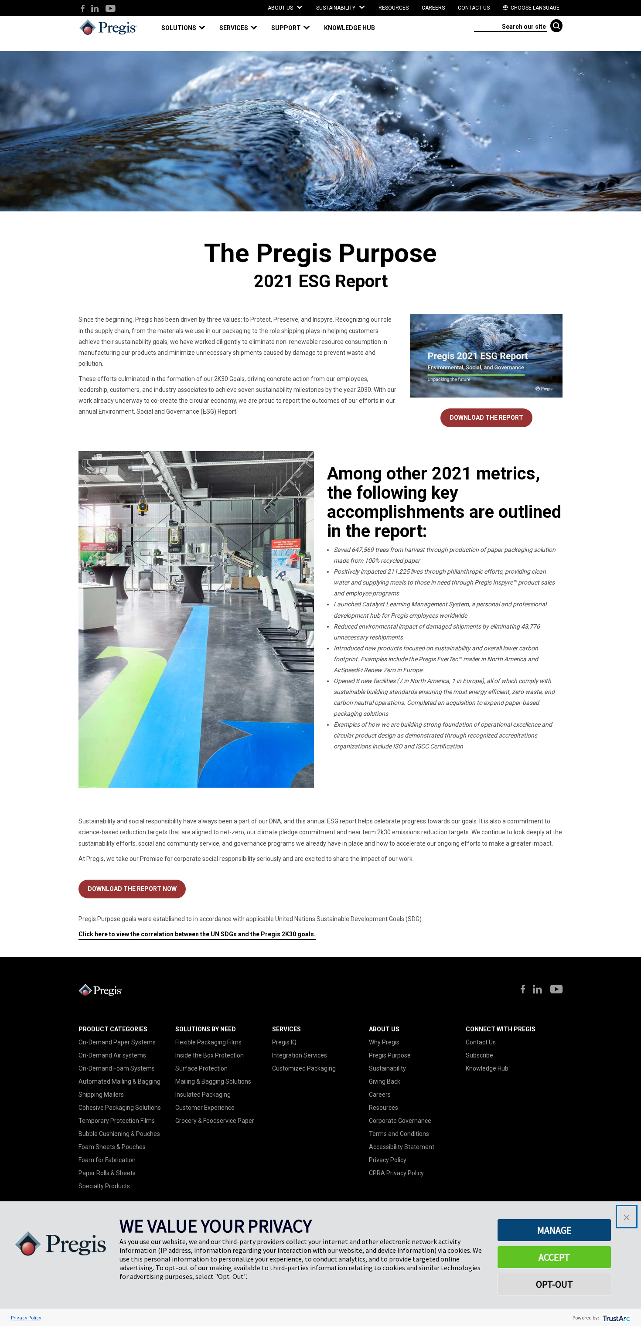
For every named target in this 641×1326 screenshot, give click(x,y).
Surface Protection (201, 1068)
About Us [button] (281, 8)
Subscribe (479, 1055)
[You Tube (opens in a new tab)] (110, 9)
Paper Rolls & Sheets (107, 1173)
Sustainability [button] (336, 8)
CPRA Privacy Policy (396, 1173)
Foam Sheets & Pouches (112, 1146)
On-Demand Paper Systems (117, 1042)
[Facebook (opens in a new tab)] (83, 9)
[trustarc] (615, 1317)
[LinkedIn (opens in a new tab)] (95, 9)
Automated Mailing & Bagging (119, 1081)
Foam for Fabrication (107, 1159)
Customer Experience (205, 1107)
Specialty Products (104, 1186)
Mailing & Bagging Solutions (213, 1081)
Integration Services (299, 1055)
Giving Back (384, 1081)
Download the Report (486, 417)
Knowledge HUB (349, 27)
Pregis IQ (284, 1042)
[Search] (556, 25)
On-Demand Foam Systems (116, 1068)
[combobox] (510, 26)
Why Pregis (384, 1042)
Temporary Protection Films (116, 1120)
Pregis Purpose (390, 1055)
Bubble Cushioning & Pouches (119, 1133)
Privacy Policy (387, 1159)
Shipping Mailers (101, 1094)
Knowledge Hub (487, 1068)
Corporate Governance (400, 1120)
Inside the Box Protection (209, 1055)
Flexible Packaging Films (208, 1042)
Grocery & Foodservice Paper (214, 1120)
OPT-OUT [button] (554, 1284)
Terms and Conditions (399, 1133)
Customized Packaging (304, 1068)
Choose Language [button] (534, 8)
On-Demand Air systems (112, 1055)
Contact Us (474, 8)
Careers (433, 8)
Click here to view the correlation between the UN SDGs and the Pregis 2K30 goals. (197, 934)
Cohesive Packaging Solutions (119, 1107)
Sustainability (387, 1068)
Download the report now (132, 888)
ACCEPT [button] (554, 1257)
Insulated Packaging (203, 1094)
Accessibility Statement (401, 1146)
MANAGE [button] (554, 1230)
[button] (187, 28)
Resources (393, 8)
